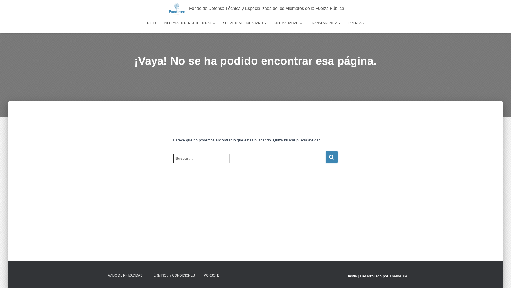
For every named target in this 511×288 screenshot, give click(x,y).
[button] (213, 23)
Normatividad (286, 23)
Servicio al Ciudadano (243, 23)
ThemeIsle (398, 276)
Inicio (151, 23)
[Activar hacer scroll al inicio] (500, 277)
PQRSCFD (212, 275)
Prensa (355, 23)
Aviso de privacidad (125, 275)
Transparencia (324, 23)
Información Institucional (188, 23)
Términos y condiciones (173, 275)
